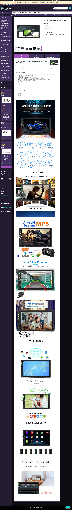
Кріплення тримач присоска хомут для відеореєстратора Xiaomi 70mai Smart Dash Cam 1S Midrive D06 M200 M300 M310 (6, 100)
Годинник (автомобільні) (5, 56)
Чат (68, 507)
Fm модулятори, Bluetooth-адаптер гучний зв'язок (5, 49)
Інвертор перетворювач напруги (5, 44)
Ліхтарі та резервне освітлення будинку (6, 75)
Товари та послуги (20, 12)
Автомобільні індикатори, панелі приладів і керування (5, 78)
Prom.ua (41, 507)
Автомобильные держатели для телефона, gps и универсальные (5, 61)
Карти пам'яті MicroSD (4, 51)
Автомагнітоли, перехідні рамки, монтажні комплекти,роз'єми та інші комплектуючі (28, 14)
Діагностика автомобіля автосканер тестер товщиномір (5, 64)
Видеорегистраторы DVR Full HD (5, 34)
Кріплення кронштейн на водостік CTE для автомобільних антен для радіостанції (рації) (6, 151)
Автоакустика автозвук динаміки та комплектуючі (5, 25)
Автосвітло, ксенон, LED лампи (6, 38)
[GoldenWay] (4, 8)
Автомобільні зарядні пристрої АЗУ (6, 47)
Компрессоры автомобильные (6, 54)
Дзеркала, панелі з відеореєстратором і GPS (5, 30)
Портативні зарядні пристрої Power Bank (5, 68)
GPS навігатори (3, 32)
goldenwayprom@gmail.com (7, 207)
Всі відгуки (6, 167)
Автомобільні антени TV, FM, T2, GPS (5, 58)
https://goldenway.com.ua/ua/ (5, 205)
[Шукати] (67, 8)
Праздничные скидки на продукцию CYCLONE (4, 17)
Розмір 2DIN (45, 14)
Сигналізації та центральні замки (5, 28)
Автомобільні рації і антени (5, 42)
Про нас (26, 12)
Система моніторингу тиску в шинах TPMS (5, 71)
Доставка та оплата (36, 12)
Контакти (30, 12)
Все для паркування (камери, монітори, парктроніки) (5, 36)
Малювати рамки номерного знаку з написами (5, 73)
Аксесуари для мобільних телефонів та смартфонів (5, 23)
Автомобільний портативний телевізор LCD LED (5, 40)
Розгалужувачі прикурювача (5, 66)
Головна (14, 12)
